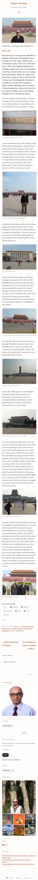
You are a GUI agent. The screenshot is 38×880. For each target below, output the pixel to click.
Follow (5, 755)
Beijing (24, 626)
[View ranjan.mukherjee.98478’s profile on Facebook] (3, 845)
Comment (30, 674)
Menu (19, 12)
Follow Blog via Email (8, 739)
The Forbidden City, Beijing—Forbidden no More (29, 645)
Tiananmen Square (27, 628)
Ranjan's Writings (19, 3)
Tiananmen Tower (6, 630)
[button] (19, 797)
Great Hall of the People (17, 628)
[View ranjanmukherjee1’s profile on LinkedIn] (7, 845)
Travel (15, 626)
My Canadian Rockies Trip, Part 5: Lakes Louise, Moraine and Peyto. (18, 864)
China (9, 628)
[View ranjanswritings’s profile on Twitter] (5, 845)
